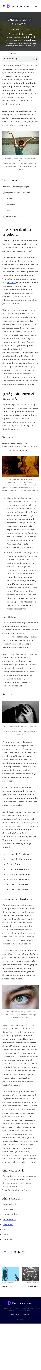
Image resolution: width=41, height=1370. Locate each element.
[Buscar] (36, 6)
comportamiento (11, 1214)
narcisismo (7, 1286)
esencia (7, 1229)
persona (11, 282)
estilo (5, 1234)
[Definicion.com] (18, 6)
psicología (19, 929)
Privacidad (26, 1315)
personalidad (9, 1204)
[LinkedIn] (19, 1252)
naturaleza (8, 1209)
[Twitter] (15, 1252)
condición (8, 1239)
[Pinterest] (23, 1252)
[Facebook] (11, 1252)
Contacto (15, 1315)
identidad (8, 1224)
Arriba (21, 1320)
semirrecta (33, 1286)
